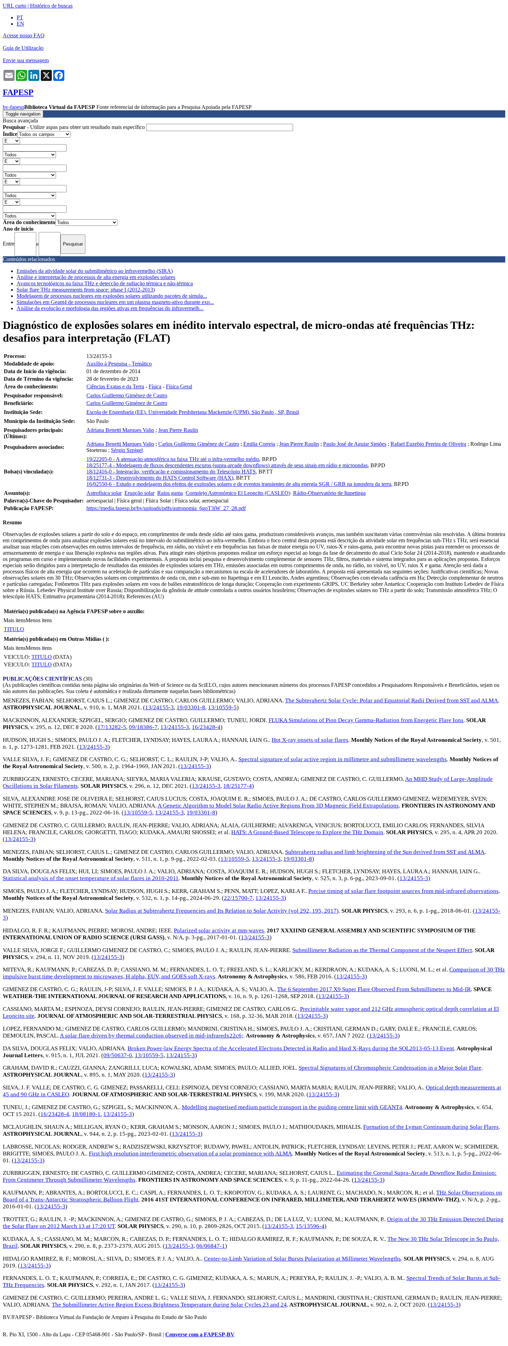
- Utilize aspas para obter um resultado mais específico (74, 127)
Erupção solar (139, 493)
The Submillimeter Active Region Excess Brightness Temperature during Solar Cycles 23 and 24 (169, 1304)
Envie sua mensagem (26, 60)
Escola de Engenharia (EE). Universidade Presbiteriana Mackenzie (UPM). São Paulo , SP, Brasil (192, 412)
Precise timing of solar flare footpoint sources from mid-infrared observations (403, 891)
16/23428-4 (206, 727)
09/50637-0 (117, 1055)
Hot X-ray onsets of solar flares (310, 740)
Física (155, 386)
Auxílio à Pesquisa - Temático (119, 364)
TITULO (14, 629)
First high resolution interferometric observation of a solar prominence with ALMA (190, 1153)
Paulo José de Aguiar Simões (354, 444)
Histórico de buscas (51, 6)
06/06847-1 (210, 1246)
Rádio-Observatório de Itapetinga (329, 493)
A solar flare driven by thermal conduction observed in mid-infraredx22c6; (151, 1035)
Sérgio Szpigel (127, 450)
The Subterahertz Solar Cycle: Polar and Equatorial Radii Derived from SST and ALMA (391, 700)
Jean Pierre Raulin (178, 430)
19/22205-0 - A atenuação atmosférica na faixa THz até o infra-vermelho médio (172, 459)
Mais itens (14, 620)
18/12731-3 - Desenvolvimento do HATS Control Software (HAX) (159, 478)
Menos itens (39, 620)
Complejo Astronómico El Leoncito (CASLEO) (238, 493)
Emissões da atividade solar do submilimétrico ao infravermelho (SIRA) (95, 271)
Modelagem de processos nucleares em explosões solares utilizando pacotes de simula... (112, 296)
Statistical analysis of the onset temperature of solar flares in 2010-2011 (91, 878)
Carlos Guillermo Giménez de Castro (126, 395)
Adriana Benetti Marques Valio (120, 430)
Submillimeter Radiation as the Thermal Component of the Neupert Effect (382, 950)
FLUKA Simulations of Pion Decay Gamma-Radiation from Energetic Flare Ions (366, 720)
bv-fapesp (13, 107)
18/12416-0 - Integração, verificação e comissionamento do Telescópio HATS (171, 471)
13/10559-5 (222, 707)
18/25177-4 (237, 786)
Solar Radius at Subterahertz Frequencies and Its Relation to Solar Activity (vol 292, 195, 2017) (222, 910)
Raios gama (170, 493)
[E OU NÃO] (11, 141)
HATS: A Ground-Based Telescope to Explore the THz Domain (307, 832)
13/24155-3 (159, 707)
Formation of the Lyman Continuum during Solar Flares (431, 1127)
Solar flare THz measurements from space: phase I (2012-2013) (86, 290)
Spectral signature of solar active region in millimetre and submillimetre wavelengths (342, 759)
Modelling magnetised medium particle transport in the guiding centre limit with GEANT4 (292, 1107)
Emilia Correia (259, 444)
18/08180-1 (86, 1114)
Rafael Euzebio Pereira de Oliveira (428, 444)
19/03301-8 (191, 707)
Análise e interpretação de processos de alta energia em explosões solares (96, 277)
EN (20, 24)
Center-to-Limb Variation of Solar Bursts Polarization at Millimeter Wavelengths (302, 1258)
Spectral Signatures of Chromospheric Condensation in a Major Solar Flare (390, 1067)
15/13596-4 (310, 1226)
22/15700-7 (238, 898)
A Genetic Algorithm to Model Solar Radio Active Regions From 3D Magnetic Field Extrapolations (278, 805)
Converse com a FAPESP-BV (200, 1334)
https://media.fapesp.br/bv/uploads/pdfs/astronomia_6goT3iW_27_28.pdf (166, 508)
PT (20, 17)
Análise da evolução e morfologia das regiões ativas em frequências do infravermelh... (110, 308)
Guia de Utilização (23, 48)
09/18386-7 (143, 727)
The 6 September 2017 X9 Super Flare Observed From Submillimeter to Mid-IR (374, 989)
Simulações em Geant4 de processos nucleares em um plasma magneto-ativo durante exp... (115, 302)
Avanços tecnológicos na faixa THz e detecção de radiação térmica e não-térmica (105, 283)
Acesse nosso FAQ (24, 35)
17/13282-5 (111, 727)
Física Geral (179, 386)
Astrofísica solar (104, 493)
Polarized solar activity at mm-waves (219, 930)
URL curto (14, 6)
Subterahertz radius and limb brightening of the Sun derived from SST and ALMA (385, 852)
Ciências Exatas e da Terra (115, 386)
